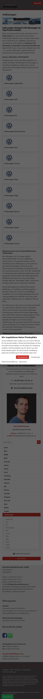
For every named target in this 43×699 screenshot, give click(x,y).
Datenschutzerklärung (9, 362)
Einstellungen (35, 357)
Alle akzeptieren (22, 357)
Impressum (23, 362)
